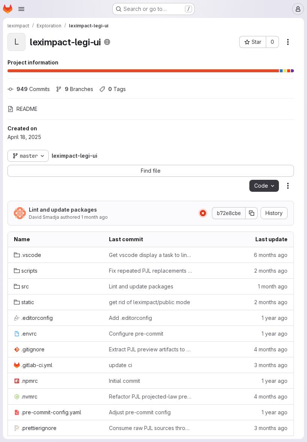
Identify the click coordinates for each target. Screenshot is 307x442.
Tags (117, 89)
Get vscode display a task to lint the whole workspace (150, 255)
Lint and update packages (63, 209)
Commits (33, 89)
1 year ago (275, 318)
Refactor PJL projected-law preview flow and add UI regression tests (150, 396)
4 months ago (271, 349)
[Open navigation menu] (21, 9)
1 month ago (94, 217)
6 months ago (271, 255)
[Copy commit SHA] (252, 213)
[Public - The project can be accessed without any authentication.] (107, 42)
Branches (79, 89)
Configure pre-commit (136, 333)
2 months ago (271, 270)
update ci (120, 365)
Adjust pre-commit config (140, 412)
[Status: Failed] (202, 213)
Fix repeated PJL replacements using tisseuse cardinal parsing (150, 270)
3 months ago (271, 365)
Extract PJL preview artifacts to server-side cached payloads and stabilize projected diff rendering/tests (150, 349)
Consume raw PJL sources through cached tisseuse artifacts (150, 428)
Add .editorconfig (130, 318)
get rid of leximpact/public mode (149, 302)
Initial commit (124, 381)
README (26, 109)
